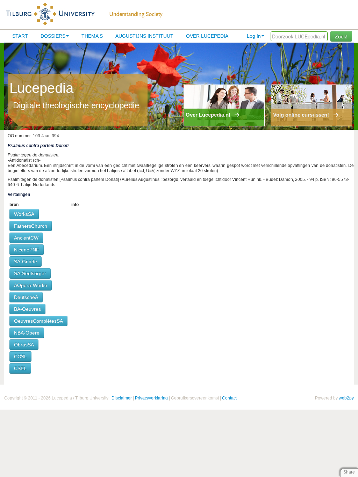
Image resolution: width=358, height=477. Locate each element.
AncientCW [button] (26, 238)
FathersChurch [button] (30, 226)
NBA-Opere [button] (27, 333)
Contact (229, 398)
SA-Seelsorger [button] (30, 273)
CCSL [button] (20, 356)
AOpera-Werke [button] (30, 285)
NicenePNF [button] (26, 249)
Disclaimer (122, 398)
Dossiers (53, 36)
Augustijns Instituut (144, 36)
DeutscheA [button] (26, 297)
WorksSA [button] (24, 214)
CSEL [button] (20, 368)
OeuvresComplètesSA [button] (38, 321)
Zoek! (341, 36)
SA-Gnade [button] (25, 261)
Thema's (92, 36)
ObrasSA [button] (24, 344)
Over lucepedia (207, 36)
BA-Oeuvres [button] (27, 309)
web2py (346, 398)
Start (20, 36)
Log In (254, 36)
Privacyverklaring (151, 398)
